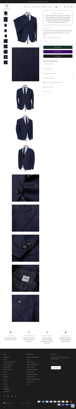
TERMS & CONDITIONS (32, 364)
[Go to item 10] (6, 62)
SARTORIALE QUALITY (32, 369)
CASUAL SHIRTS (7, 369)
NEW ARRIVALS (35, 6)
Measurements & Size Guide (50, 61)
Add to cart (58, 47)
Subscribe (56, 367)
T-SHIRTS (6, 386)
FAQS (28, 359)
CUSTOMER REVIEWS (32, 374)
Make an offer (58, 51)
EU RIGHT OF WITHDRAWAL (33, 379)
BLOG (28, 384)
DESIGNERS (44, 6)
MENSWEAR (6, 357)
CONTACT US (30, 381)
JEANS (5, 374)
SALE (29, 6)
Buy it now (58, 56)
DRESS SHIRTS (7, 367)
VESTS (5, 379)
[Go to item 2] (6, 19)
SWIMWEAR (6, 389)
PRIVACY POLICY (31, 367)
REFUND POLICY (31, 362)
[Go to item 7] (6, 46)
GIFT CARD (6, 391)
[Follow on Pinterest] (12, 396)
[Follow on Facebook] (4, 396)
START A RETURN (31, 376)
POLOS (5, 381)
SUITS (5, 359)
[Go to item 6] (6, 41)
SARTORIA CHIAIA (47, 28)
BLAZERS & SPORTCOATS (10, 362)
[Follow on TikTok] (16, 396)
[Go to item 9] (6, 57)
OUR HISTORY (30, 372)
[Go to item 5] (6, 36)
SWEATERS (6, 376)
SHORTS (6, 384)
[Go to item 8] (6, 52)
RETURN (50, 6)
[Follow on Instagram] (8, 396)
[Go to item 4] (6, 30)
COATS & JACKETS (8, 364)
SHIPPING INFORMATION (33, 357)
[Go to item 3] (6, 25)
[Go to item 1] (6, 13)
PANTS (5, 372)
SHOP (25, 6)
